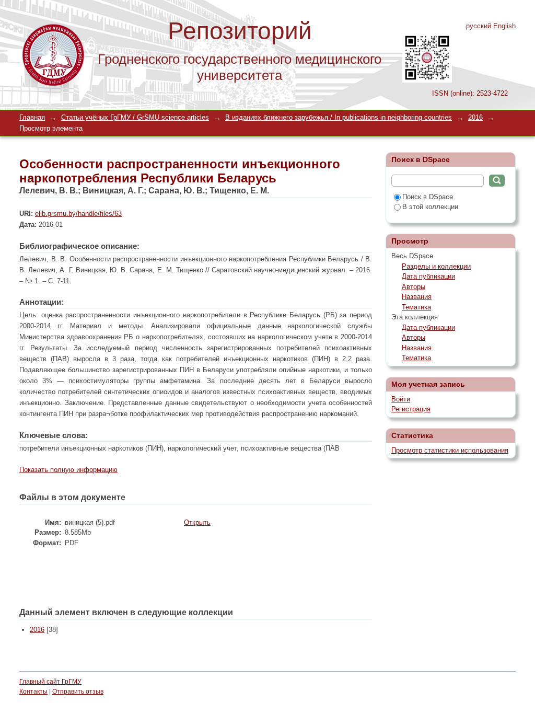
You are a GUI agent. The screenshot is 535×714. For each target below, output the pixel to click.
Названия (417, 297)
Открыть (197, 522)
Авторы (413, 287)
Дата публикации (428, 276)
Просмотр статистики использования (449, 450)
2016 (475, 117)
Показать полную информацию (68, 470)
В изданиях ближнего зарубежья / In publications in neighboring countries (338, 117)
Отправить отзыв (77, 691)
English (504, 26)
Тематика (416, 307)
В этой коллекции (430, 207)
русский (478, 26)
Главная (32, 117)
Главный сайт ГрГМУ (50, 681)
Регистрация (411, 409)
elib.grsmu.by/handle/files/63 (78, 213)
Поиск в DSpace (427, 197)
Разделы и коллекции (436, 266)
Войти (400, 399)
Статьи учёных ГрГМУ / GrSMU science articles (135, 117)
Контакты (33, 691)
